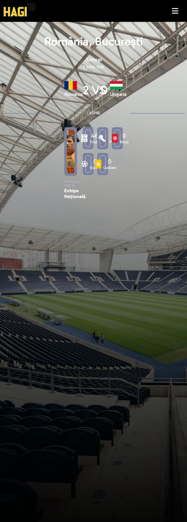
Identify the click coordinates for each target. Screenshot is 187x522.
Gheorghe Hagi (19, 10)
